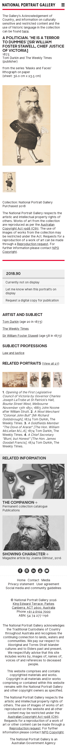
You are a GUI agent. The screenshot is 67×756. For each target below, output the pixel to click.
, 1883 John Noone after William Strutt (31, 402)
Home (21, 580)
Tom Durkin (10, 58)
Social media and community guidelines (33, 588)
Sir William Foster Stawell (20, 336)
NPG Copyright (53, 732)
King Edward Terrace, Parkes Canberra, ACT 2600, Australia (33, 606)
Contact (33, 580)
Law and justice (13, 353)
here (25, 31)
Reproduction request (32, 244)
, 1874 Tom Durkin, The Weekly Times (30, 417)
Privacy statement (21, 584)
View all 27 (50, 363)
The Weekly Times (39, 58)
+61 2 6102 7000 (39, 611)
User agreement (47, 584)
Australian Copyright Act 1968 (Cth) (28, 226)
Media (45, 580)
